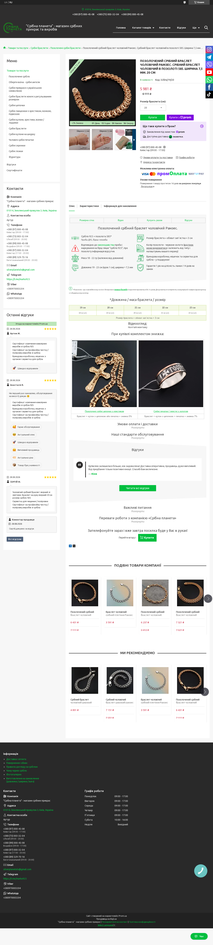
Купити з (174, 117)
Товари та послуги (18, 48)
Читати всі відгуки (137, 488)
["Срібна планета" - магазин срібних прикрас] (12, 28)
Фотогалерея (13, 774)
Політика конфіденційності (142, 922)
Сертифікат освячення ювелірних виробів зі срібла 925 (29, 345)
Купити (152, 117)
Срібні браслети (39, 48)
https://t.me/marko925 (18, 279)
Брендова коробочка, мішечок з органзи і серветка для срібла (29, 357)
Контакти (164, 27)
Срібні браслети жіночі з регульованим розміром (30, 98)
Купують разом (154, 220)
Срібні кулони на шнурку (22, 134)
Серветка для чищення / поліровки (30, 501)
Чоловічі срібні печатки (21, 140)
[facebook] (70, 546)
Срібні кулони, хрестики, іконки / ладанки (26, 121)
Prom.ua (123, 916)
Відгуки (181, 27)
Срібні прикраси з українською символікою (25, 89)
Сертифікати (14, 170)
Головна (121, 27)
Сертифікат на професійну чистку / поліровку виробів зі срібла (30, 351)
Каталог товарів (141, 27)
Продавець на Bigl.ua (106, 919)
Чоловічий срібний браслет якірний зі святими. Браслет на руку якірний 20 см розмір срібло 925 (32, 495)
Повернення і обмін (16, 763)
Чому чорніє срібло (16, 770)
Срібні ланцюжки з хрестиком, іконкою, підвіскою (30, 112)
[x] (74, 546)
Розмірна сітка (87, 220)
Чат (202, 936)
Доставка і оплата (16, 759)
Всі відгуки (14, 539)
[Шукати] (205, 28)
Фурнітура (14, 157)
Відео (120, 220)
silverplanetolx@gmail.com (21, 269)
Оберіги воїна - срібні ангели (24, 82)
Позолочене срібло (19, 76)
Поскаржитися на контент (114, 922)
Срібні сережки (17, 145)
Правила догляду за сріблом (22, 766)
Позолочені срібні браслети (65, 48)
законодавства (106, 245)
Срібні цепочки (17, 105)
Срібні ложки (16, 151)
